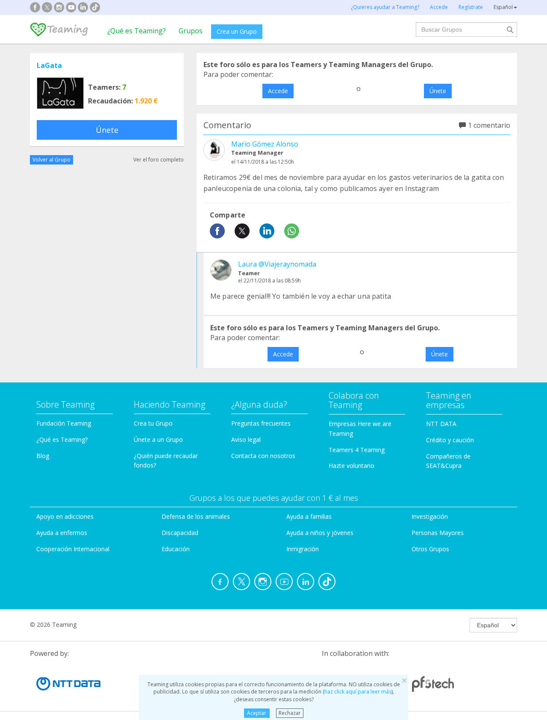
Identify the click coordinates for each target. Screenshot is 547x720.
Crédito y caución (450, 440)
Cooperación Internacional (72, 549)
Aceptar (256, 713)
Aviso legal (246, 439)
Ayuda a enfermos (61, 533)
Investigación (430, 516)
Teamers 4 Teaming (357, 450)
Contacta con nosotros (263, 456)
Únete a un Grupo (158, 439)
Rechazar (290, 713)
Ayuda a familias (309, 516)
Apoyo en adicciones (65, 516)
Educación (176, 549)
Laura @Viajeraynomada (277, 264)
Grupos (191, 30)
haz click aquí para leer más (357, 691)
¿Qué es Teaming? (136, 30)
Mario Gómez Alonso (264, 144)
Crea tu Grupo (153, 423)
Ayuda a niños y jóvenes (319, 533)
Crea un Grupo (237, 31)
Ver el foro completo (158, 159)
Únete (107, 130)
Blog (42, 456)
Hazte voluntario (351, 465)
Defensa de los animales (196, 516)
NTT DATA (441, 424)
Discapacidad (180, 533)
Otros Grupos (430, 549)
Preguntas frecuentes (261, 423)
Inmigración (302, 549)
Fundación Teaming (63, 423)
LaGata (49, 65)
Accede (278, 91)
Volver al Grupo (51, 159)
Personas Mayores (438, 533)
